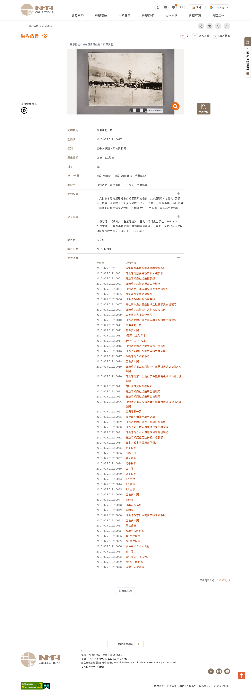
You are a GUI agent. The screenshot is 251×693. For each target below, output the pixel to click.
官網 (198, 7)
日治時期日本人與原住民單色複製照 (147, 289)
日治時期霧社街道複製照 (140, 278)
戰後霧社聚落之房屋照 (139, 294)
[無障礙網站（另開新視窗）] (32, 686)
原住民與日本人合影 (138, 546)
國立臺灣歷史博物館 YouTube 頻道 (227, 671)
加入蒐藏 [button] (224, 35)
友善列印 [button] (209, 26)
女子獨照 (131, 448)
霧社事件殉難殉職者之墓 (140, 416)
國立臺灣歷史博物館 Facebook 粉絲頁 (211, 671)
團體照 (130, 499)
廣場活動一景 (134, 325)
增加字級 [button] (218, 26)
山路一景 (131, 453)
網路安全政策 (221, 685)
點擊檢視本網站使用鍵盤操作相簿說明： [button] (93, 44)
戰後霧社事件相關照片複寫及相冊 (146, 268)
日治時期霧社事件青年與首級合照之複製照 (151, 320)
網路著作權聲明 (187, 685)
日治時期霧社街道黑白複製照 (143, 283)
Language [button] (220, 7)
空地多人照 (132, 330)
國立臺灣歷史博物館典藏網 (38, 9)
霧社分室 (131, 525)
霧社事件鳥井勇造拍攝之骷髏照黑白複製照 (151, 304)
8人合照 (130, 479)
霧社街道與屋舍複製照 (139, 386)
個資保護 (171, 685)
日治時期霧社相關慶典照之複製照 (146, 346)
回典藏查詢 (125, 590)
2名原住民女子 (134, 541)
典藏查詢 (34, 26)
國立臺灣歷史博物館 (48, 660)
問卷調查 (159, 685)
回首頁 (23, 26)
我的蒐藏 (174, 7)
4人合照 (130, 489)
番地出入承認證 (135, 567)
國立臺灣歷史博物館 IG (219, 671)
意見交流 (165, 7)
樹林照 (130, 551)
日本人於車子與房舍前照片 (142, 442)
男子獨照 (131, 458)
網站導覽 (157, 7)
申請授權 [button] (203, 111)
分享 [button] (201, 26)
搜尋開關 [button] (182, 7)
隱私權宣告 (205, 685)
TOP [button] (241, 675)
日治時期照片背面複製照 (140, 299)
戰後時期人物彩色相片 (139, 314)
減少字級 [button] (227, 26)
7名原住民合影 (134, 562)
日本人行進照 (134, 505)
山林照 (130, 468)
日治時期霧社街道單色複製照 (143, 391)
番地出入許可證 (135, 530)
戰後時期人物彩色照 (138, 356)
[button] (184, 35)
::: (151, 7)
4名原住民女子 (134, 536)
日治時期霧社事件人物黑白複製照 (146, 309)
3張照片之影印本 (136, 335)
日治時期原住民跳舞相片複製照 (144, 273)
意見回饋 (204, 35)
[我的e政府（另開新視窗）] (46, 686)
